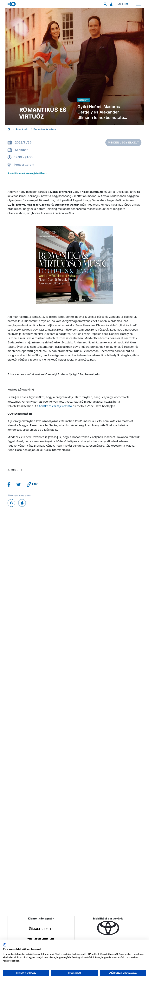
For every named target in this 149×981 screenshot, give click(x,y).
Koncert (83, 100)
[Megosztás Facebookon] (9, 484)
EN (119, 4)
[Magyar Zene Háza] (12, 4)
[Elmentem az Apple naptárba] (22, 503)
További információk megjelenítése (26, 173)
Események (22, 129)
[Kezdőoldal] (9, 129)
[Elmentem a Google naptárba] (11, 503)
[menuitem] (105, 4)
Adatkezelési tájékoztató (55, 406)
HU (126, 4)
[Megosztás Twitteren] (18, 485)
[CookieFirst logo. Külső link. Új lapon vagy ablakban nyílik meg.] (4, 945)
